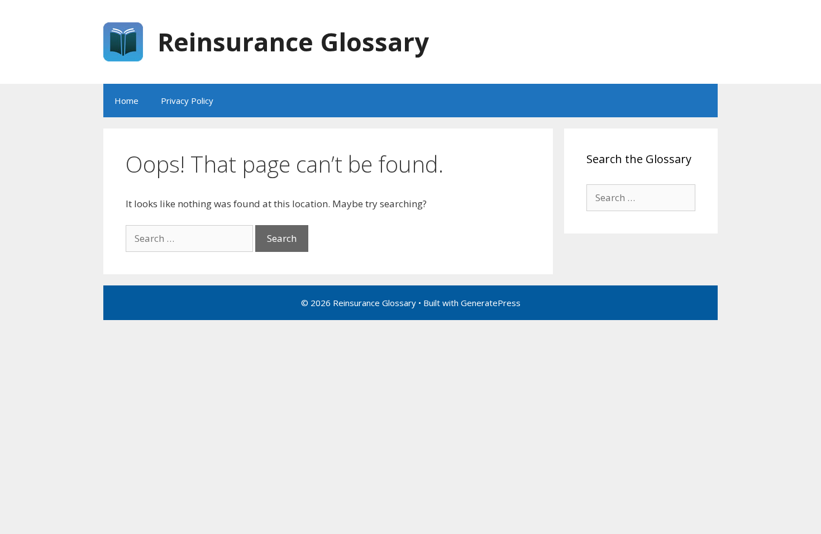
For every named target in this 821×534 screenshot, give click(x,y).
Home (126, 100)
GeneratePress (491, 302)
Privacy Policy (187, 100)
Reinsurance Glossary (293, 42)
